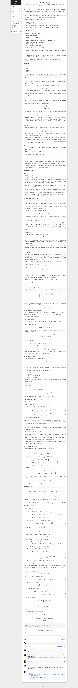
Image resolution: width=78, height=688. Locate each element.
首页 (13, 6)
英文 (13, 16)
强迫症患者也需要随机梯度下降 (31, 127)
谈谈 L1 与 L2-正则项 (43, 185)
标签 (16, 11)
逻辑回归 (46, 11)
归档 (16, 8)
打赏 (44, 620)
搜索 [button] (13, 19)
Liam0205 (29, 661)
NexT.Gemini (45, 685)
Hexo (42, 685)
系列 (13, 13)
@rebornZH (30, 673)
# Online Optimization (49, 630)
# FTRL (45, 630)
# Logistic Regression (40, 630)
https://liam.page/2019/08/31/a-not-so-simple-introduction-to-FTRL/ (39, 625)
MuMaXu (29, 654)
